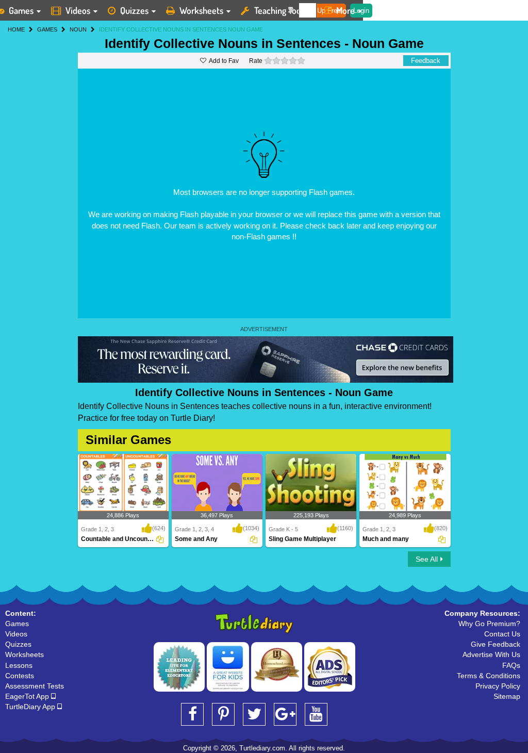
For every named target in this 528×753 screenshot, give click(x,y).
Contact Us (502, 634)
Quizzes (134, 10)
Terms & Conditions (488, 676)
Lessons (18, 665)
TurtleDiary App (31, 706)
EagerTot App (28, 696)
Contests (19, 676)
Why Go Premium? (489, 623)
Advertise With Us (491, 654)
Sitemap (506, 696)
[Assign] (159, 539)
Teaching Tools (280, 10)
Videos (77, 10)
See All (427, 559)
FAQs (511, 665)
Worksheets (201, 10)
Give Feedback (495, 644)
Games (17, 623)
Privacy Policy (497, 686)
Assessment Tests (34, 686)
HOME (16, 29)
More (345, 10)
